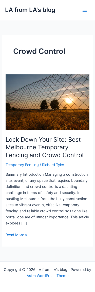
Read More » (16, 234)
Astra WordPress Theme (47, 275)
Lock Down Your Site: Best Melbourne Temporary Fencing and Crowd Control (45, 147)
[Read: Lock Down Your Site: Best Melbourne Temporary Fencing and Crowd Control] (47, 102)
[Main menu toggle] (84, 10)
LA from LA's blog (30, 9)
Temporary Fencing (22, 165)
